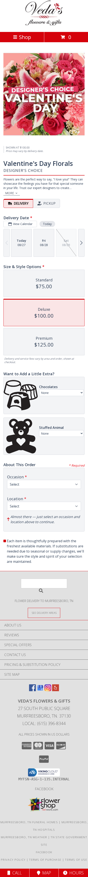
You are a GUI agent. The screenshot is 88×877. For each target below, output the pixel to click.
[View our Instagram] (47, 689)
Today (47, 224)
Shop (25, 37)
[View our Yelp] (55, 689)
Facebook (44, 788)
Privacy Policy (13, 860)
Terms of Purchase (45, 860)
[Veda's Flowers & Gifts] (44, 26)
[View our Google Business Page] (40, 689)
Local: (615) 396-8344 (44, 723)
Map (45, 873)
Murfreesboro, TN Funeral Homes (29, 822)
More (9, 193)
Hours (75, 873)
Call (16, 873)
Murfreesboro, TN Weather (24, 837)
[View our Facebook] (32, 689)
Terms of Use (76, 860)
